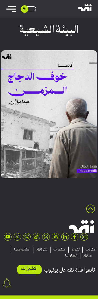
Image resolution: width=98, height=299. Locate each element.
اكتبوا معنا (22, 249)
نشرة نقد (41, 249)
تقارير (75, 249)
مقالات (90, 249)
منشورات (59, 249)
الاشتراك (29, 269)
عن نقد (87, 256)
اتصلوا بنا (71, 256)
